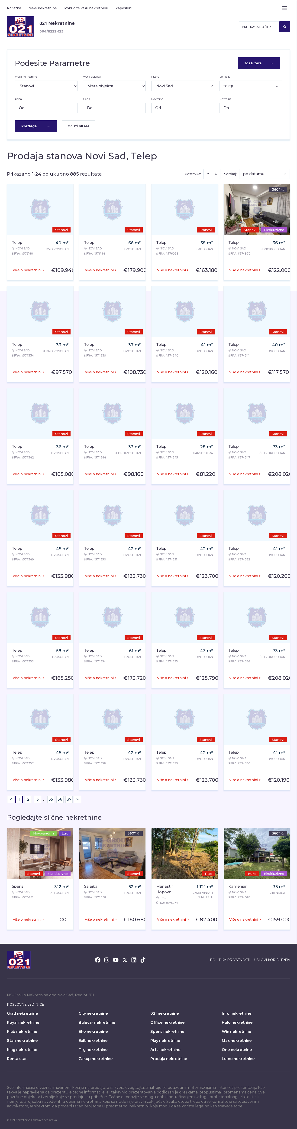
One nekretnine (237, 1049)
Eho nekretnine (93, 1031)
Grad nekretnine (22, 1013)
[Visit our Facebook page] (97, 960)
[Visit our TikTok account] (143, 960)
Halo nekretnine (237, 1022)
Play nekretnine (165, 1040)
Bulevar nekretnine (97, 1022)
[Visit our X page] (125, 960)
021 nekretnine (164, 1013)
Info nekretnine (237, 1013)
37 (69, 799)
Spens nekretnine (167, 1031)
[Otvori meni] (284, 8)
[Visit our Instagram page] (107, 960)
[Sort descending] (215, 174)
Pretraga (35, 126)
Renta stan (17, 1059)
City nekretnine (93, 1013)
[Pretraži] (284, 26)
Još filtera (259, 63)
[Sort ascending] (207, 174)
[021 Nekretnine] (20, 26)
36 (60, 799)
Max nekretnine (237, 1040)
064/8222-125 (51, 31)
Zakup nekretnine (96, 1059)
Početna (14, 8)
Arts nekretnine (165, 1049)
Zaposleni (124, 8)
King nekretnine (22, 1049)
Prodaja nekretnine (168, 1059)
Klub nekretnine (22, 1031)
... (44, 799)
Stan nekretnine (22, 1040)
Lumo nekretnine (238, 1059)
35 (50, 799)
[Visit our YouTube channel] (116, 960)
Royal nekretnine (23, 1022)
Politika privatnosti (230, 960)
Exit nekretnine (93, 1040)
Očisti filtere (79, 126)
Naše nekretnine (43, 8)
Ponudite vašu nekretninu (86, 8)
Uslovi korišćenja (272, 960)
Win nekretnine (236, 1031)
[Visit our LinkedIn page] (134, 960)
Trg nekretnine (93, 1049)
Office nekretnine (167, 1022)
